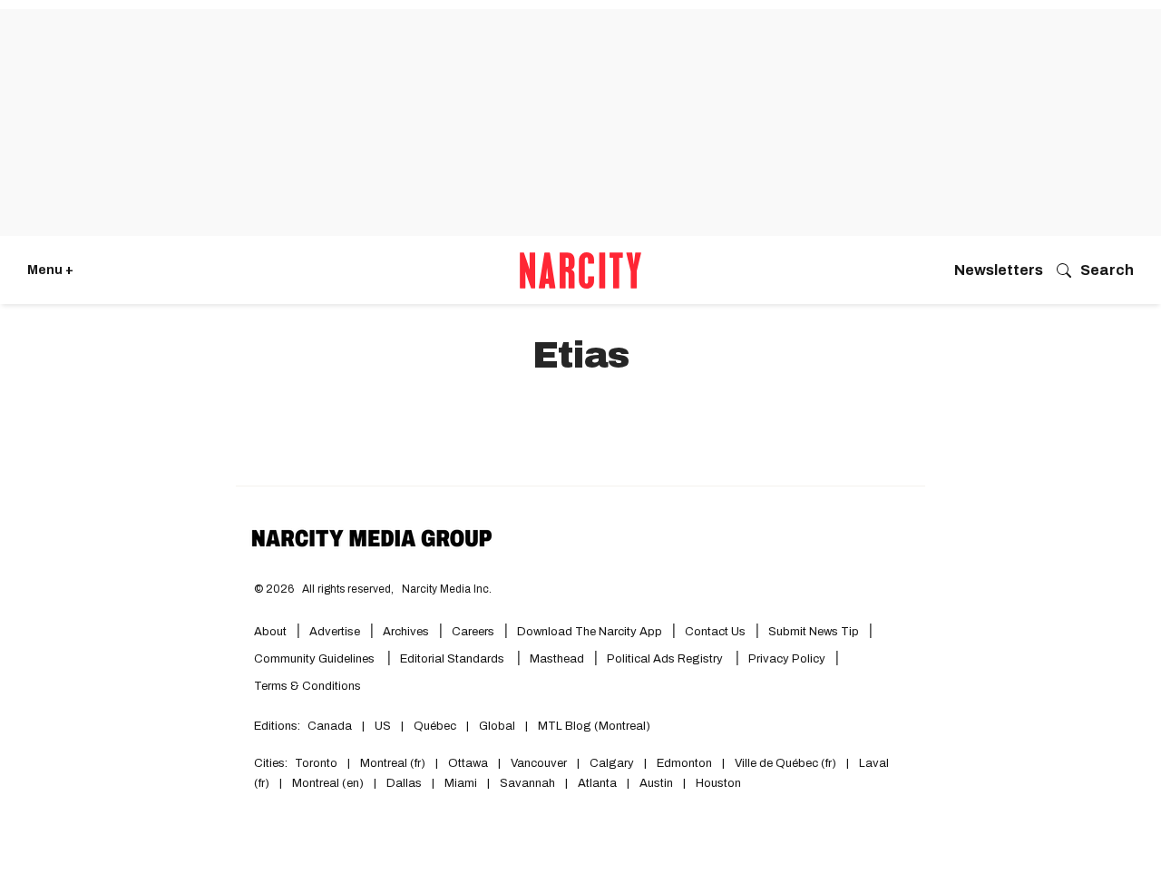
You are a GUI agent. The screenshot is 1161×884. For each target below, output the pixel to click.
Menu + (50, 270)
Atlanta (597, 783)
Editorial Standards (453, 659)
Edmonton (684, 763)
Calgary (612, 763)
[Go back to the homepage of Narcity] (580, 270)
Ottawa (468, 763)
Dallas (404, 783)
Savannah (527, 783)
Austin (656, 783)
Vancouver (539, 763)
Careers (473, 631)
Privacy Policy (786, 659)
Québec (435, 726)
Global (497, 726)
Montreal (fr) (392, 763)
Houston (718, 783)
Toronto (316, 763)
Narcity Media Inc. (447, 589)
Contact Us (715, 631)
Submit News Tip (813, 631)
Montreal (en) (328, 783)
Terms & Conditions (307, 686)
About (270, 631)
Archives (406, 631)
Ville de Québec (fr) (785, 763)
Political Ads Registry (666, 659)
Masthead (557, 659)
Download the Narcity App (589, 631)
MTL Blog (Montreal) (594, 726)
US (383, 726)
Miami (460, 783)
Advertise (334, 631)
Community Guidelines (315, 659)
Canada (329, 726)
